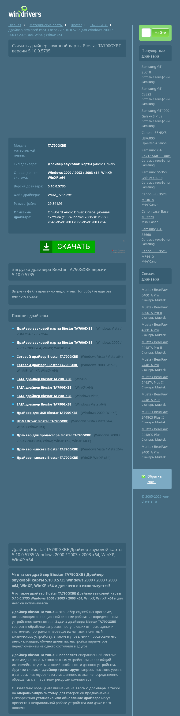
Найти (160, 32)
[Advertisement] (67, 95)
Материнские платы (46, 25)
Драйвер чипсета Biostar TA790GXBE (47, 449)
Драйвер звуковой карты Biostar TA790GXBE (54, 328)
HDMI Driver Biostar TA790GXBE (42, 421)
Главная (14, 25)
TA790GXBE (99, 25)
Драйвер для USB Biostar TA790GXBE (47, 412)
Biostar (76, 25)
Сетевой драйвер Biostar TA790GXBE (47, 356)
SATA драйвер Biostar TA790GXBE (44, 379)
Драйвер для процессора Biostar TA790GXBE (54, 435)
